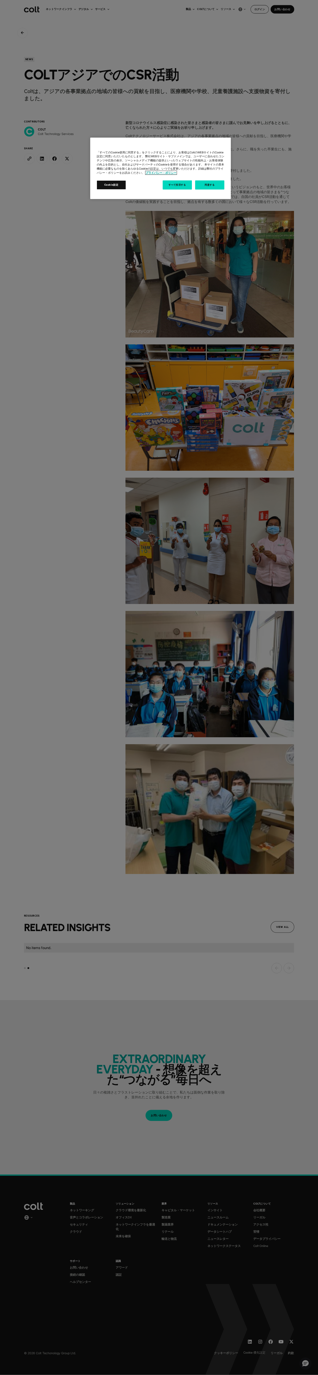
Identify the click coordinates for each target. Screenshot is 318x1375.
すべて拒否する (177, 184)
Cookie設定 (111, 184)
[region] (160, 168)
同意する (210, 184)
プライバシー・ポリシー (161, 172)
